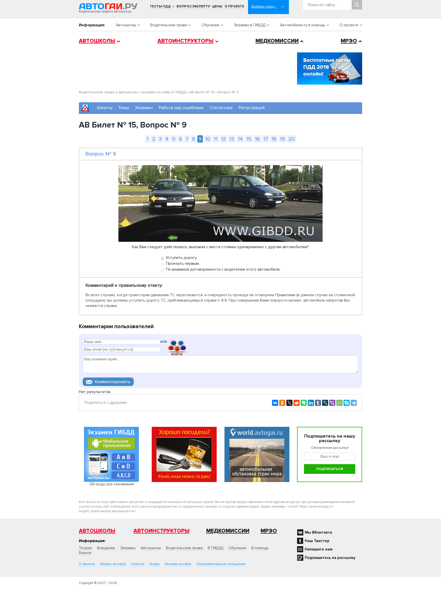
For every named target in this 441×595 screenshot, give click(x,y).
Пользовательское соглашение (221, 564)
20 (291, 139)
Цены (217, 6)
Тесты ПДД (160, 6)
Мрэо (269, 531)
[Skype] (347, 403)
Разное (85, 553)
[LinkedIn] (311, 403)
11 (215, 139)
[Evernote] (304, 403)
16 (257, 139)
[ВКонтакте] (275, 403)
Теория (85, 548)
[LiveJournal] (325, 403)
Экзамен (144, 107)
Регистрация (251, 107)
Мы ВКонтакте (318, 532)
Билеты (104, 107)
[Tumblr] (318, 403)
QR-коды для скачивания (111, 484)
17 (265, 139)
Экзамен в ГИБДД (249, 25)
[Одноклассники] (282, 403)
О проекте (234, 6)
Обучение (210, 25)
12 (223, 139)
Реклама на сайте (178, 564)
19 (282, 139)
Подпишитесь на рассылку (330, 557)
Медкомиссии (277, 41)
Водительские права (168, 25)
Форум (154, 564)
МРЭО (349, 41)
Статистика (221, 107)
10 (207, 139)
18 (274, 139)
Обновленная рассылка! (330, 448)
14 (240, 139)
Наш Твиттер (317, 541)
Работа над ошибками (181, 107)
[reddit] (296, 403)
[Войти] (177, 342)
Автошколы (126, 25)
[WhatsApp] (339, 403)
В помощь (259, 548)
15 (248, 139)
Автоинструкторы (185, 41)
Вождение (106, 548)
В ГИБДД (215, 548)
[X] (289, 403)
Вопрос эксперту (193, 6)
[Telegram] (354, 403)
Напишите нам (319, 549)
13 (231, 139)
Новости (137, 564)
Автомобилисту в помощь (302, 25)
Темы (123, 107)
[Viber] (332, 403)
